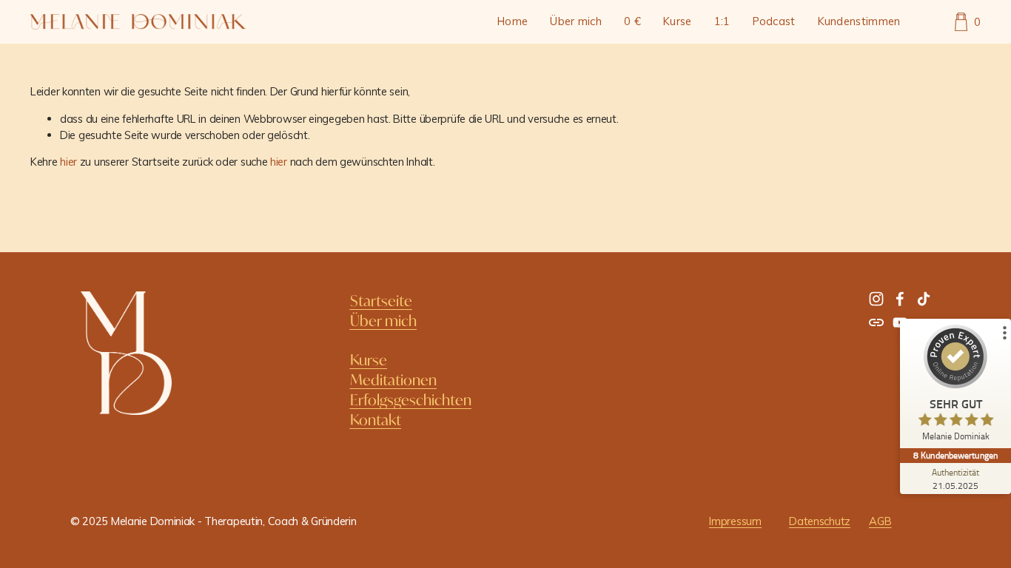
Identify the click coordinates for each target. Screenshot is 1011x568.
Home (512, 21)
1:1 (722, 21)
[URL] (876, 322)
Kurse (677, 21)
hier (68, 162)
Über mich (576, 21)
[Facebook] (900, 298)
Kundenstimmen (859, 21)
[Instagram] (876, 298)
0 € (632, 21)
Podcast (774, 21)
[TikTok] (923, 298)
